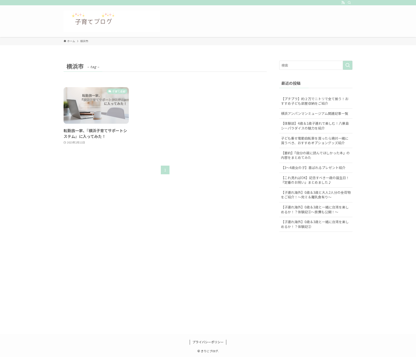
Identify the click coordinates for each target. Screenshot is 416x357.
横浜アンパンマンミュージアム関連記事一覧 (314, 113)
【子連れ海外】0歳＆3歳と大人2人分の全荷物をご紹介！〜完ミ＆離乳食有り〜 (316, 195)
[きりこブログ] (112, 21)
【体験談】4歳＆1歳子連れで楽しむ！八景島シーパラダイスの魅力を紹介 (315, 125)
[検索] (349, 2)
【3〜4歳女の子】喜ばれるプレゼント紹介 (313, 167)
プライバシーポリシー (208, 342)
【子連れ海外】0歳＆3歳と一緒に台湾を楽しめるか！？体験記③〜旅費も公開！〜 (315, 209)
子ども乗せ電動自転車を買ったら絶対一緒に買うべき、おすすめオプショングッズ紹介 (314, 140)
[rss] (343, 2)
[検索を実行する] (347, 65)
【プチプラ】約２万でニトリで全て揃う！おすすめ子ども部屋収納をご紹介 (314, 101)
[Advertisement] (208, 288)
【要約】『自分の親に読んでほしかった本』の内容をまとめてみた (315, 155)
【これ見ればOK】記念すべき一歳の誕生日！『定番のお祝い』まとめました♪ (315, 180)
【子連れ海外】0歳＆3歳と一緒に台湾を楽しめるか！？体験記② (315, 224)
